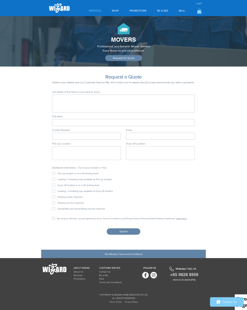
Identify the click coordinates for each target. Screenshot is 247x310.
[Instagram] (153, 275)
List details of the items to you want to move (76, 92)
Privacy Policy (131, 302)
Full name (57, 116)
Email (129, 130)
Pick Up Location (61, 143)
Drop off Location (135, 143)
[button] (199, 11)
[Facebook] (145, 275)
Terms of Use (115, 302)
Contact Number (61, 130)
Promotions (79, 278)
